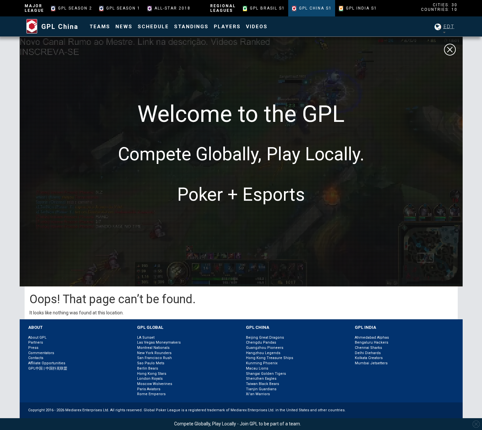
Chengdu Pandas (261, 342)
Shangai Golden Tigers (266, 374)
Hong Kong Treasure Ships (269, 358)
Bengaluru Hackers (371, 342)
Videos (257, 27)
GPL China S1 (315, 8)
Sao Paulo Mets (150, 363)
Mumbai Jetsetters (371, 363)
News (123, 27)
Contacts (35, 358)
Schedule (153, 27)
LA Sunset (145, 337)
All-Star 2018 (172, 8)
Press (33, 348)
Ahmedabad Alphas (372, 337)
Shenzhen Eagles (261, 378)
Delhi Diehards (368, 353)
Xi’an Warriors (258, 394)
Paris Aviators (148, 389)
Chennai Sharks (368, 348)
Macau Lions (257, 368)
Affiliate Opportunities (46, 363)
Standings (191, 27)
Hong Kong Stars (151, 374)
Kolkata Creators (369, 358)
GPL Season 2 (75, 8)
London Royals (150, 378)
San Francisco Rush (154, 358)
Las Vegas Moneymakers (159, 342)
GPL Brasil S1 (267, 8)
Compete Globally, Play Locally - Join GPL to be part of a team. (237, 423)
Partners (35, 342)
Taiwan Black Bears (262, 384)
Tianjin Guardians (261, 389)
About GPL (37, 337)
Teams (100, 27)
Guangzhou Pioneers (264, 348)
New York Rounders (154, 353)
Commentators (41, 353)
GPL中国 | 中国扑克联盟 (47, 368)
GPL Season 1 (123, 8)
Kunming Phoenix (261, 363)
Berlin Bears (147, 368)
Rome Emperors (151, 394)
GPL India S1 (361, 8)
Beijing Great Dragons (265, 337)
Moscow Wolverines (154, 384)
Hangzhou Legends (263, 353)
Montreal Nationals (153, 348)
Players (227, 27)
